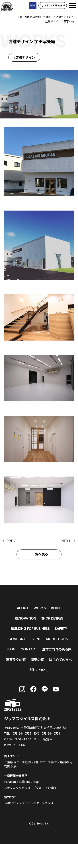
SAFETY (61, 629)
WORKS (40, 608)
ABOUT (22, 608)
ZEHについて (39, 670)
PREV (11, 541)
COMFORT (17, 639)
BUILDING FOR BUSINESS (30, 629)
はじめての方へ (60, 659)
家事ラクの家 (16, 659)
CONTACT (29, 649)
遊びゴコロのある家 (56, 649)
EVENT (35, 639)
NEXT (66, 541)
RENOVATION (25, 618)
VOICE (56, 608)
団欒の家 (37, 659)
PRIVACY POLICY (14, 745)
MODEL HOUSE (57, 639)
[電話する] (52, 5)
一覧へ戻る (40, 554)
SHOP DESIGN (52, 618)
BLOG (11, 649)
